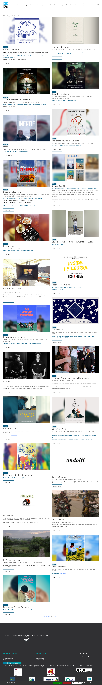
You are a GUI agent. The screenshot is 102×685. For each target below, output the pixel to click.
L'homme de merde (61, 47)
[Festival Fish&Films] (75, 266)
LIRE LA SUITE (8, 63)
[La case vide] (75, 310)
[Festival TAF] (26, 227)
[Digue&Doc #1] (75, 167)
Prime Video (62, 573)
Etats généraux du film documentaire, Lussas (73, 241)
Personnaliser (77, 682)
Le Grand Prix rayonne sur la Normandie (70, 378)
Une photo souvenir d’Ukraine (65, 140)
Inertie (6, 146)
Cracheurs (8, 381)
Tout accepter (57, 682)
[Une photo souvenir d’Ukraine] (75, 122)
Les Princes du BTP (12, 288)
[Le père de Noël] (75, 410)
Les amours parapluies (14, 337)
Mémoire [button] (77, 5)
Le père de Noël (59, 428)
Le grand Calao (59, 519)
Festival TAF (9, 246)
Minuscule (8, 515)
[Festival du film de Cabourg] (26, 588)
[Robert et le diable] (75, 75)
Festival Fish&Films (61, 284)
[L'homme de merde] (75, 30)
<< (44, 616)
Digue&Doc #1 (58, 186)
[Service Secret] (75, 460)
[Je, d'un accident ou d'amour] (26, 81)
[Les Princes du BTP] (26, 272)
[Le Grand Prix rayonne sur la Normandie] (75, 359)
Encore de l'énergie (12, 192)
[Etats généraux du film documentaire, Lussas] (75, 223)
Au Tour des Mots (11, 49)
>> (58, 616)
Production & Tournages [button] (57, 5)
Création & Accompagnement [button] (38, 5)
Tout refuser (67, 682)
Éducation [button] (69, 5)
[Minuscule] (26, 499)
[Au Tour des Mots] (26, 30)
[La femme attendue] (26, 543)
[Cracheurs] (26, 365)
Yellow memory (59, 566)
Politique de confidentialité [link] (88, 682)
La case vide (57, 329)
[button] (98, 5)
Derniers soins (10, 428)
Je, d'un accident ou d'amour (16, 99)
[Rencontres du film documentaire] (26, 456)
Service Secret (59, 477)
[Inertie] (26, 128)
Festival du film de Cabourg (16, 607)
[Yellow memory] (75, 548)
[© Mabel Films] (75, 503)
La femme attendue (12, 560)
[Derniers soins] (26, 409)
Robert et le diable (60, 94)
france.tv (14, 435)
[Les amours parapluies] (26, 318)
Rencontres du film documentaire (19, 475)
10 (55, 616)
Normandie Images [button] (22, 5)
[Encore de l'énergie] (26, 173)
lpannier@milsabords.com (23, 202)
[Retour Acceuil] (6, 5)
